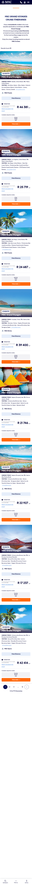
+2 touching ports (11, 169)
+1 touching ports (6, 249)
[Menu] (29, 2)
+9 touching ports (20, 89)
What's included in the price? (7, 110)
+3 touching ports (16, 327)
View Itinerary (16, 98)
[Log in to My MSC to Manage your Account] (25, 2)
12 (22, 687)
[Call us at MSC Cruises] (21, 2)
